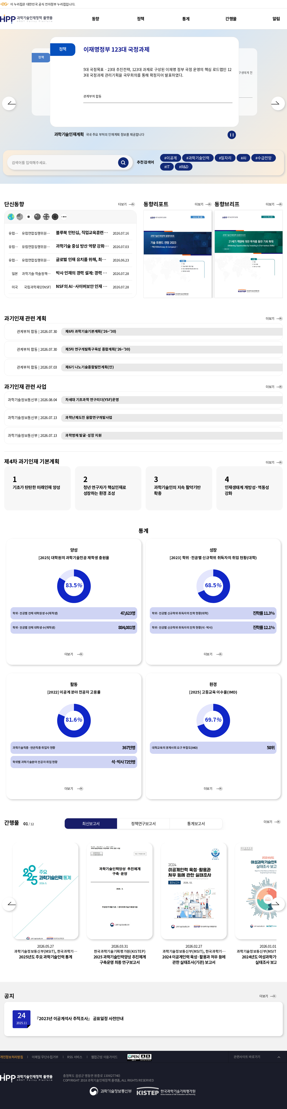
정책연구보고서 (143, 823)
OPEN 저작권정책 (139, 1057)
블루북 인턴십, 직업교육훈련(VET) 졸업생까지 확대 (82, 232)
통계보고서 (196, 823)
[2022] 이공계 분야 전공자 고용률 (74, 692)
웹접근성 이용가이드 (104, 1057)
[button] (9, 103)
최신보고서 (91, 823)
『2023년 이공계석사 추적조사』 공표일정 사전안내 (79, 1018)
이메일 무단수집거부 (45, 1057)
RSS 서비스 (74, 1057)
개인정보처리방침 (11, 1057)
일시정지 (232, 135)
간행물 (231, 19)
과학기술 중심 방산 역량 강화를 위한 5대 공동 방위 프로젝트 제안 (82, 246)
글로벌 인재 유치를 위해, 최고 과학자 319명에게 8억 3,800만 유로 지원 (82, 259)
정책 (140, 19)
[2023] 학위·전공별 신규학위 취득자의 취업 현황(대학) (213, 557)
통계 (186, 19)
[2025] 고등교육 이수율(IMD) (213, 692)
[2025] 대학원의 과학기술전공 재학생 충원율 (73, 557)
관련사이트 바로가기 (247, 1056)
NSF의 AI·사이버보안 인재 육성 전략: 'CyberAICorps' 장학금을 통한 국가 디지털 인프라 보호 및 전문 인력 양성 (82, 286)
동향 (95, 19)
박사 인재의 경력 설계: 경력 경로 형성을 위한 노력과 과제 (82, 273)
